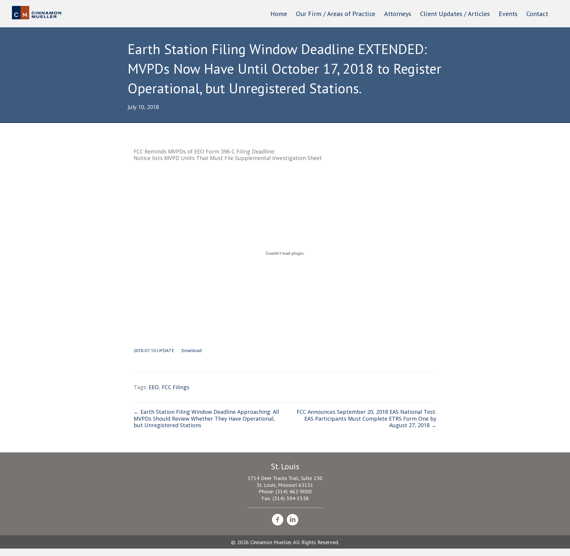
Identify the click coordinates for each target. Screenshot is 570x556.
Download (191, 350)
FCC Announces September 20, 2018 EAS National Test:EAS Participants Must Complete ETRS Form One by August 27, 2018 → (366, 418)
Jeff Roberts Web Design (303, 550)
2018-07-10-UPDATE (154, 350)
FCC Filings (175, 387)
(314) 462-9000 (294, 491)
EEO (154, 387)
